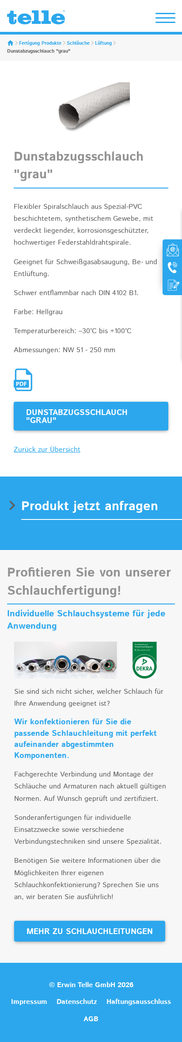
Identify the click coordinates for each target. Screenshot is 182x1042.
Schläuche (78, 43)
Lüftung (103, 43)
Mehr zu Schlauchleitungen (90, 932)
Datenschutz (77, 1002)
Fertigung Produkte (40, 43)
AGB (91, 1019)
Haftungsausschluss (138, 1002)
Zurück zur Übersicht (47, 450)
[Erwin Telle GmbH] (36, 19)
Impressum (29, 1002)
